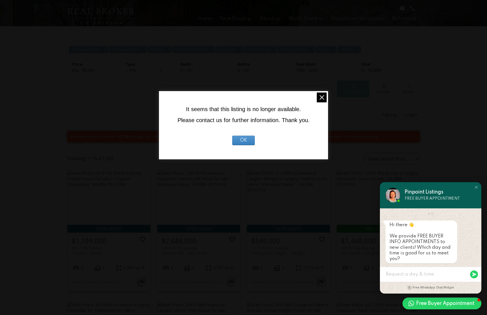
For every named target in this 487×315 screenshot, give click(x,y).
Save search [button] (353, 91)
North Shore (303, 18)
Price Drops (233, 18)
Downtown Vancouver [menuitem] (358, 18)
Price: (83, 70)
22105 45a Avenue (360, 250)
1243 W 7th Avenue (184, 250)
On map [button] (383, 91)
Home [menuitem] (205, 18)
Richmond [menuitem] (404, 18)
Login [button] (411, 115)
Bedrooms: (186, 70)
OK (243, 140)
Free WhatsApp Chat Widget (433, 287)
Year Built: (306, 70)
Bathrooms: (244, 70)
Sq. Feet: (372, 70)
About (267, 18)
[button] (476, 187)
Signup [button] (389, 115)
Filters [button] (408, 91)
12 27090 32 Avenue (278, 250)
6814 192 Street (86, 250)
